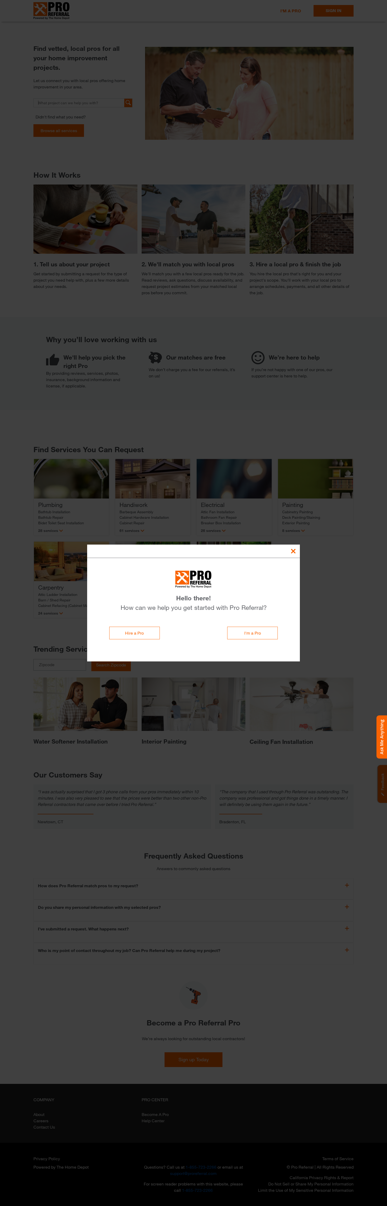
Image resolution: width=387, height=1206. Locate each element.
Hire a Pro (134, 632)
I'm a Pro (252, 632)
